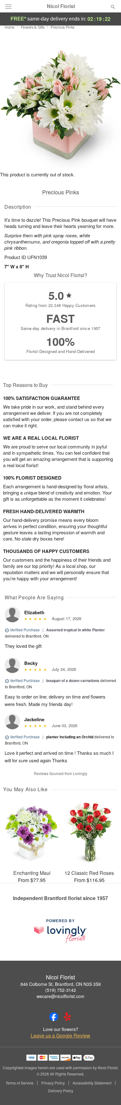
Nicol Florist (61, 6)
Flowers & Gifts (33, 27)
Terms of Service (20, 1083)
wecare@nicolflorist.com (60, 996)
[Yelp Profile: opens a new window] (67, 1016)
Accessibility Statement (92, 1083)
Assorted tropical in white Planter (75, 630)
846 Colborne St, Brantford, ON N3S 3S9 (60, 984)
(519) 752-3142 (60, 990)
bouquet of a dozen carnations (72, 680)
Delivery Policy (60, 1091)
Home (10, 27)
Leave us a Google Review (60, 1035)
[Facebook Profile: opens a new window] (53, 1016)
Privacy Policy (53, 1083)
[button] (108, 1091)
